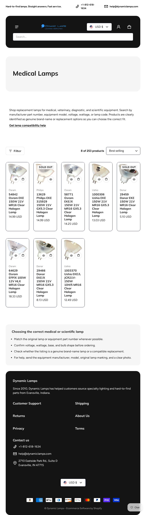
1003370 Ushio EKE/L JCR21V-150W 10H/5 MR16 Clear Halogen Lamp (72, 283)
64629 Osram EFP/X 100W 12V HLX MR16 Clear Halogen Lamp (17, 281)
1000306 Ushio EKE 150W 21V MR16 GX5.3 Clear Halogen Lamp (100, 205)
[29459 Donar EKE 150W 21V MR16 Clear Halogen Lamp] (128, 173)
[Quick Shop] (16, 179)
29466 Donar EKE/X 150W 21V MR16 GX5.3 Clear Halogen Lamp (45, 283)
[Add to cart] (23, 179)
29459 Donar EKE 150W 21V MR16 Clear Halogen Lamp (128, 203)
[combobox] (73, 37)
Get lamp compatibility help (27, 125)
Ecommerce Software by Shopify (84, 508)
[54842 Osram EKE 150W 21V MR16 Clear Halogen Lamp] (17, 173)
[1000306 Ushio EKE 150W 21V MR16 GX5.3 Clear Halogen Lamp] (100, 173)
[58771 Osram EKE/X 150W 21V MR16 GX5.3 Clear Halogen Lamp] (73, 173)
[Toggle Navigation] (17, 27)
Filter (17, 151)
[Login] (118, 27)
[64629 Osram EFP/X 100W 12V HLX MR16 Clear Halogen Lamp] (17, 250)
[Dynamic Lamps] (53, 27)
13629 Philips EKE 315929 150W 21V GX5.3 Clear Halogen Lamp (44, 205)
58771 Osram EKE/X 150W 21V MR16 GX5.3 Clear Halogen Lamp (72, 207)
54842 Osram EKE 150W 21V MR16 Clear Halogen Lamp (17, 203)
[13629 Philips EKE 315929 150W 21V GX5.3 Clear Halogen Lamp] (45, 173)
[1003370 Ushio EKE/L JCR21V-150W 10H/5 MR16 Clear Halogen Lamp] (73, 250)
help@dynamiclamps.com (124, 6)
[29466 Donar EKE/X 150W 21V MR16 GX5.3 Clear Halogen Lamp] (45, 250)
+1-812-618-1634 (88, 6)
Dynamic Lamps (55, 508)
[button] (129, 27)
